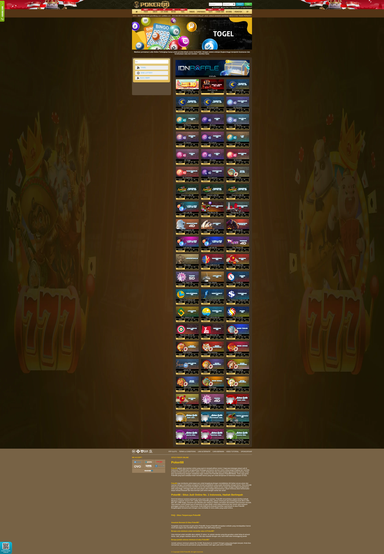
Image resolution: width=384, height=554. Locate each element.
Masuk (240, 4)
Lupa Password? (247, 7)
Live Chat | (225, 7)
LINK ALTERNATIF (204, 451)
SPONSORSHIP (246, 451)
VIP (247, 12)
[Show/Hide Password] (234, 4)
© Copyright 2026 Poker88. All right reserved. (187, 552)
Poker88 (174, 468)
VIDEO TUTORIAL (232, 451)
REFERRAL (229, 12)
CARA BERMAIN (218, 451)
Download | (217, 7)
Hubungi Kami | (235, 7)
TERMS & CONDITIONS (187, 451)
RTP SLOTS (173, 451)
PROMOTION (238, 12)
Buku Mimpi (144, 78)
